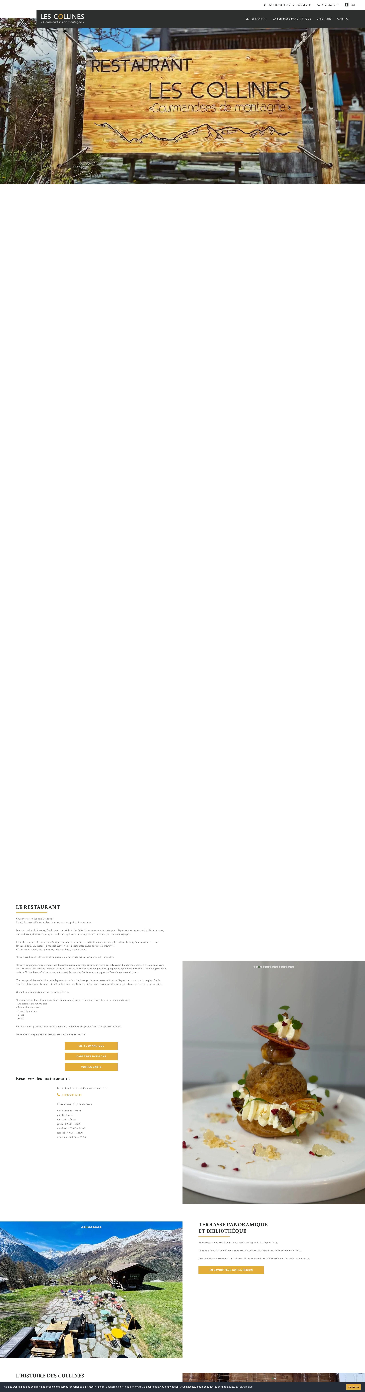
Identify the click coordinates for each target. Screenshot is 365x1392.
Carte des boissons (91, 1056)
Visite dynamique (91, 1046)
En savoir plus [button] (244, 1387)
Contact (343, 18)
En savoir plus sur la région (231, 1213)
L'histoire (324, 18)
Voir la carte (91, 1067)
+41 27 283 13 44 (330, 5)
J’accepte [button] (353, 1387)
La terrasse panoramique (292, 18)
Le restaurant (256, 18)
